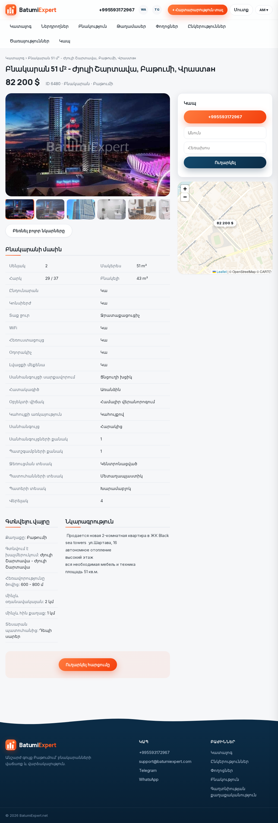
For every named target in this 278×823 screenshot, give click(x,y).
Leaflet (221, 271)
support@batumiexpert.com (165, 761)
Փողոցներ (167, 26)
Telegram (148, 770)
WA (143, 9)
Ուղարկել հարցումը (88, 664)
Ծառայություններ (29, 41)
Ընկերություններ (207, 26)
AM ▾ (264, 10)
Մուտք (241, 9)
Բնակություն (92, 26)
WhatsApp (149, 779)
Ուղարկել (225, 162)
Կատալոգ (20, 26)
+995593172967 (117, 10)
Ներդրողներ (55, 26)
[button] (236, 231)
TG (156, 9)
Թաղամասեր (131, 26)
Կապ (64, 41)
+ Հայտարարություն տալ (197, 10)
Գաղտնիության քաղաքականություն (234, 791)
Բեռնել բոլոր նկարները (39, 230)
